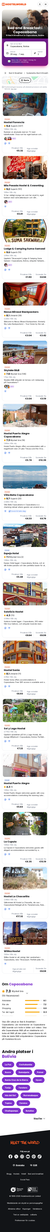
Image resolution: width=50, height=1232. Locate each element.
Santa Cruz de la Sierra (16, 1080)
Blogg (9, 1174)
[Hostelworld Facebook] (10, 1156)
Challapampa (11, 1111)
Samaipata (24, 1072)
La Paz (8, 1064)
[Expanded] (5, 73)
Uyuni (39, 1080)
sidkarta (33, 1215)
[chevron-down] (27, 993)
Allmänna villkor (14, 1209)
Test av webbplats (21, 1215)
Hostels (16, 1174)
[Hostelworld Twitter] (16, 1156)
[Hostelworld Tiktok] (40, 1156)
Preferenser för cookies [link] (25, 1220)
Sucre (8, 1072)
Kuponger (27, 1209)
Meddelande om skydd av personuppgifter (25, 1203)
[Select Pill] (39, 4)
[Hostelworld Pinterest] (34, 1156)
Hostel (7, 119)
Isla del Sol (10, 1095)
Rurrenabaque (30, 1095)
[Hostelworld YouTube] (28, 1156)
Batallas (30, 1111)
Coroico (23, 1103)
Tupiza (8, 1103)
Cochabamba (25, 1064)
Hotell (7, 550)
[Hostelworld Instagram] (22, 1156)
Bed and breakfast (35, 1174)
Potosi (40, 1072)
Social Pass (25, 1180)
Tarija (8, 1087)
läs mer (14, 89)
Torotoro (22, 1087)
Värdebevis (37, 1209)
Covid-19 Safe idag (18, 511)
